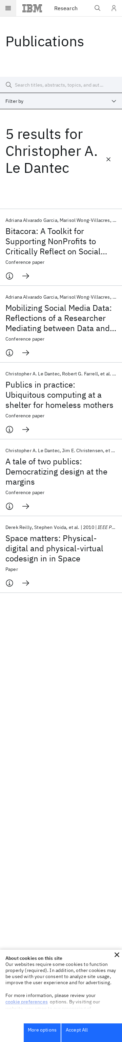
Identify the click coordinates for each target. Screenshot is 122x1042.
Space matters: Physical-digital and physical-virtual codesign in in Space (54, 548)
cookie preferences (26, 1002)
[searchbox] (61, 85)
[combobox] (61, 101)
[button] (117, 954)
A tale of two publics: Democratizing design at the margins (56, 471)
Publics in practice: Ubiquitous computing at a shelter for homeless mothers (59, 394)
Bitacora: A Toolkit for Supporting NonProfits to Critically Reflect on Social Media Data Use (53, 241)
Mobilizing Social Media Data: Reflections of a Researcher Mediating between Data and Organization (58, 318)
